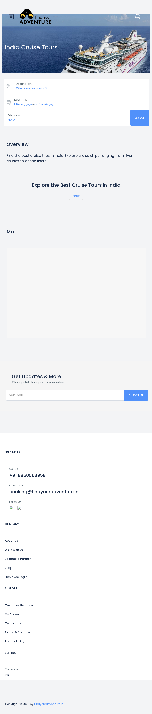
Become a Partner (18, 559)
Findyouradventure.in (48, 704)
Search (139, 118)
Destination (24, 84)
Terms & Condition (18, 632)
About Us (11, 541)
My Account (13, 614)
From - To (20, 100)
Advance (14, 115)
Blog (8, 568)
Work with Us (14, 550)
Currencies (12, 669)
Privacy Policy (14, 641)
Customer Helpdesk (19, 605)
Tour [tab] (76, 196)
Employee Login (16, 577)
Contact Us (13, 623)
